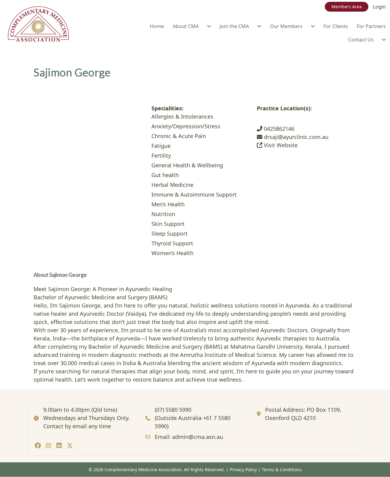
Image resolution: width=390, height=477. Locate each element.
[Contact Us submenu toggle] (384, 39)
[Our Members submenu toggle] (313, 26)
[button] (37, 445)
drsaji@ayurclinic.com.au (295, 137)
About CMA (186, 26)
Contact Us (361, 39)
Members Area (347, 6)
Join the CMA (234, 26)
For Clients (336, 26)
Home (157, 26)
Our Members (286, 26)
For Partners (371, 26)
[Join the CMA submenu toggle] (259, 26)
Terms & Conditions (282, 469)
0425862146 (278, 128)
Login (379, 6)
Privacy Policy (243, 469)
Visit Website (280, 145)
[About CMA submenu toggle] (209, 26)
